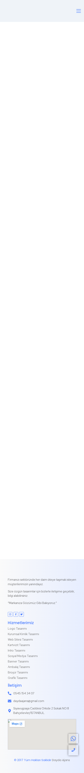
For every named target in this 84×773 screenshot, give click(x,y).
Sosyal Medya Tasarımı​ (23, 656)
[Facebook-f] (15, 614)
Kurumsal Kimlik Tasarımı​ (23, 634)
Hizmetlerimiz (21, 622)
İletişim (15, 685)
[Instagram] (10, 614)
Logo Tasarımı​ (17, 629)
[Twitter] (21, 614)
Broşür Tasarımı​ (18, 672)
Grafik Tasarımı (17, 678)
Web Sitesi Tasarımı (20, 640)
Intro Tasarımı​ (16, 650)
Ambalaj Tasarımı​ (19, 667)
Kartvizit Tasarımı (19, 645)
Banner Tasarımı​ (18, 661)
